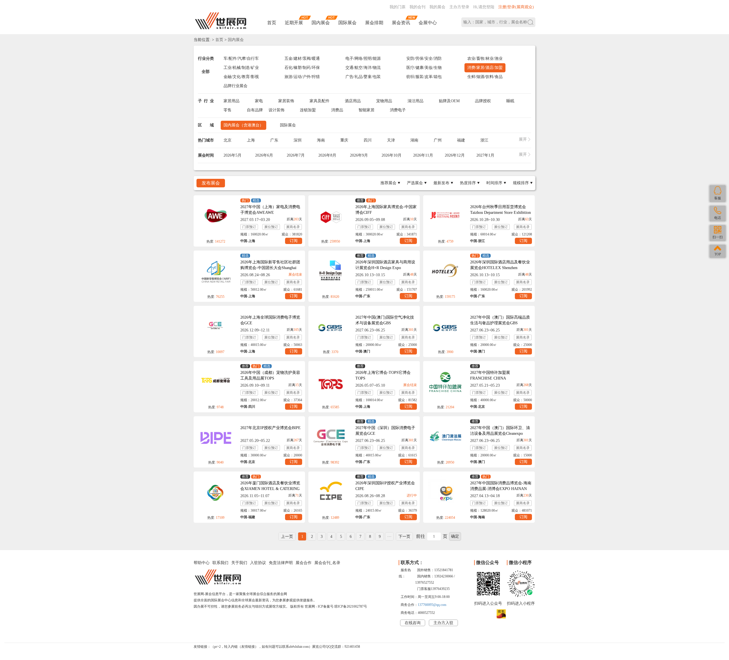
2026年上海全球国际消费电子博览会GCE (270, 320)
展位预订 (271, 227)
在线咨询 (413, 623)
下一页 (404, 536)
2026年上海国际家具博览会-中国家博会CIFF (386, 210)
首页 (271, 22)
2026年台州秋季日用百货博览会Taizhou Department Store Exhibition (500, 210)
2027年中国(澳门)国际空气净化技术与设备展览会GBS (384, 320)
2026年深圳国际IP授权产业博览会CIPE (385, 486)
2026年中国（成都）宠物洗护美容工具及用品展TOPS (270, 375)
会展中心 (428, 22)
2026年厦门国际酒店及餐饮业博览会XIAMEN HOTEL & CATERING (270, 486)
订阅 (294, 241)
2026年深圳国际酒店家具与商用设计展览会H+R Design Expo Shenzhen (385, 268)
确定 (455, 536)
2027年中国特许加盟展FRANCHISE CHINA (490, 375)
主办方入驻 (443, 623)
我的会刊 (417, 7)
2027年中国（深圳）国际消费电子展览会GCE (385, 431)
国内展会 (321, 22)
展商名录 (293, 227)
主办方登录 (459, 7)
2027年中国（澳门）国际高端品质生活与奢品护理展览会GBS (500, 320)
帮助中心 (202, 563)
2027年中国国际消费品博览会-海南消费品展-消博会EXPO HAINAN (500, 486)
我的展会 (437, 7)
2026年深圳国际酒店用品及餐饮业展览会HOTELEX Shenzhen (500, 265)
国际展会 (347, 22)
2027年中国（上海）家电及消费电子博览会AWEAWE (270, 210)
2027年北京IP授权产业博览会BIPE (270, 428)
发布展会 (211, 183)
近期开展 (294, 22)
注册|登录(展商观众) (516, 7)
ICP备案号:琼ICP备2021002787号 (342, 606)
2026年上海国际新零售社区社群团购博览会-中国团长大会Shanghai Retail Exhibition (270, 268)
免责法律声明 (281, 563)
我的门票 (398, 7)
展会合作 (304, 563)
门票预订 (249, 227)
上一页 (287, 536)
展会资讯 (401, 22)
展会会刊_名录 (327, 563)
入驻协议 (258, 563)
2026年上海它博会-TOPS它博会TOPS (383, 375)
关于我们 (239, 563)
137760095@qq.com (432, 605)
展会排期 (374, 22)
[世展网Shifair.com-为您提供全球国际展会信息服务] (221, 20)
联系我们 (220, 563)
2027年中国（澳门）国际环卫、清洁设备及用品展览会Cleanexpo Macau (500, 433)
